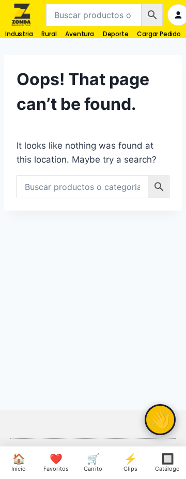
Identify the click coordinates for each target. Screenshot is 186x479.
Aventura (79, 33)
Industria (19, 33)
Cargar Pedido (158, 33)
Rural (48, 33)
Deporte (116, 33)
